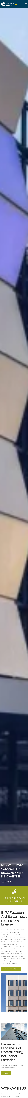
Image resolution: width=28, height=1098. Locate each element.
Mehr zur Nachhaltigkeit (11, 969)
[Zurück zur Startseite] (7, 4)
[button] (26, 4)
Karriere (6, 1073)
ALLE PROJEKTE (6, 882)
